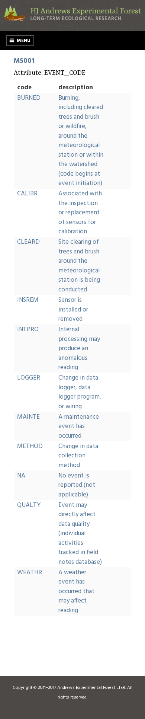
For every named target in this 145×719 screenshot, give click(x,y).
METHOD (30, 446)
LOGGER (28, 378)
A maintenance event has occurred (78, 426)
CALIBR (27, 194)
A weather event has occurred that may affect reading (76, 592)
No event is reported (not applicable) (76, 485)
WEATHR (29, 573)
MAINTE (28, 417)
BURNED (29, 98)
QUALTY (29, 505)
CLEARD (28, 242)
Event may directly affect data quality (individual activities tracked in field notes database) (80, 533)
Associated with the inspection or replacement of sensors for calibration (80, 213)
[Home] (72, 21)
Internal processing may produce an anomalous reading (79, 349)
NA (21, 476)
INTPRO (28, 330)
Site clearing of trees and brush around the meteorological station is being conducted (79, 266)
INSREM (28, 300)
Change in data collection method (78, 455)
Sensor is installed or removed (73, 309)
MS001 (24, 61)
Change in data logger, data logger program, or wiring (79, 392)
